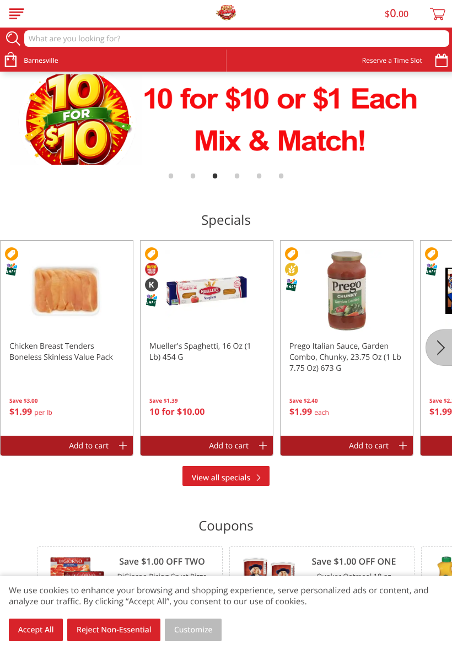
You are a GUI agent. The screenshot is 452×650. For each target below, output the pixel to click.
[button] (67, 338)
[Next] (439, 347)
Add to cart (89, 446)
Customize (193, 630)
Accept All (36, 630)
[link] (226, 119)
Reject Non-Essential (114, 630)
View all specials (221, 478)
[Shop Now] (16, 14)
